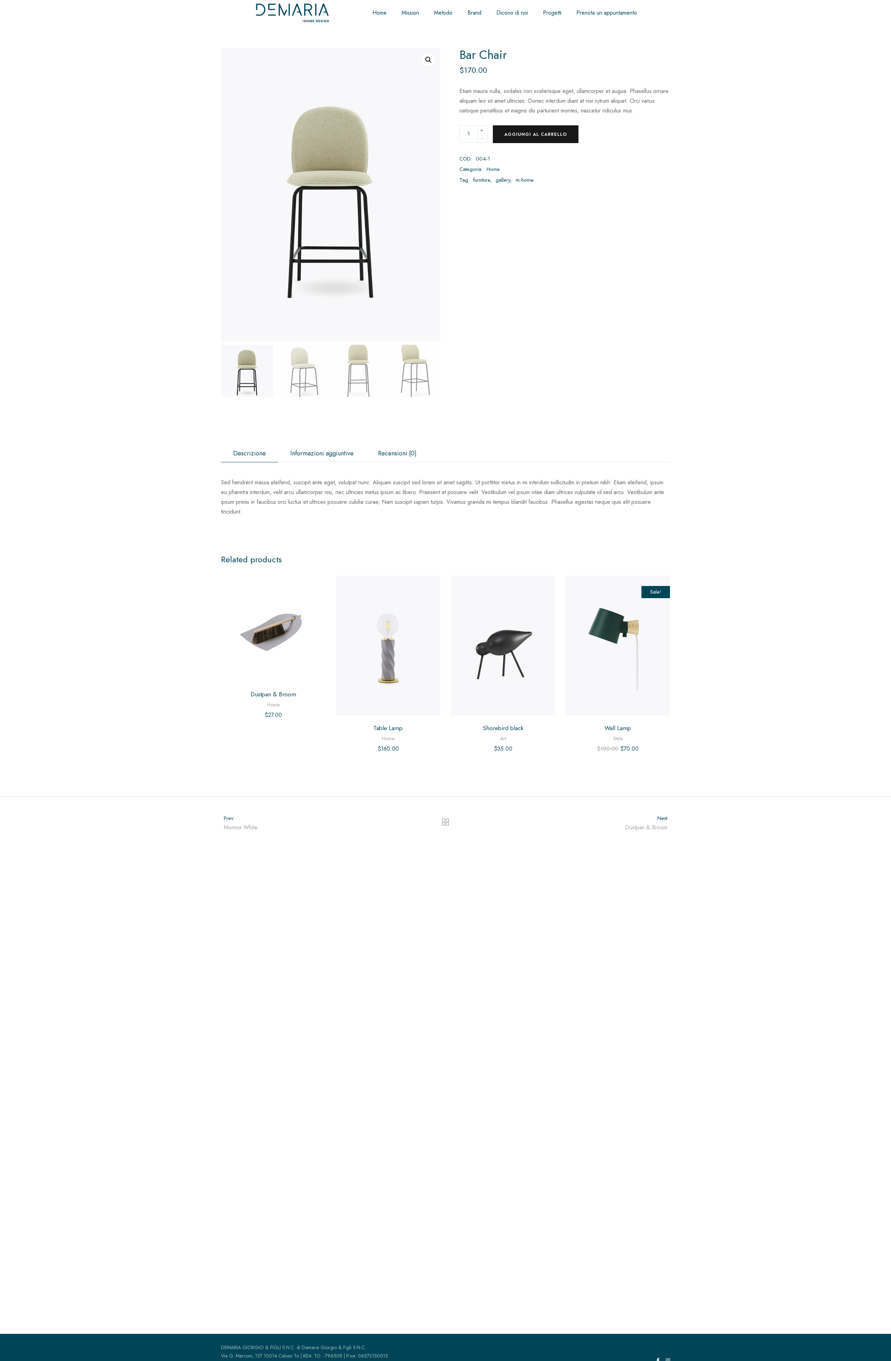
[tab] (249, 453)
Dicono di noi (512, 13)
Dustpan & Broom (273, 694)
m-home (525, 180)
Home (379, 13)
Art (503, 738)
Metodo (443, 13)
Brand (474, 13)
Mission (410, 13)
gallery (503, 180)
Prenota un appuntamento (606, 13)
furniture (481, 180)
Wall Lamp (618, 728)
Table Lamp (388, 728)
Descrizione (249, 453)
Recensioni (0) (397, 453)
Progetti (552, 13)
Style (618, 738)
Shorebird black (503, 728)
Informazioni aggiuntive (322, 453)
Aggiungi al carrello (535, 134)
